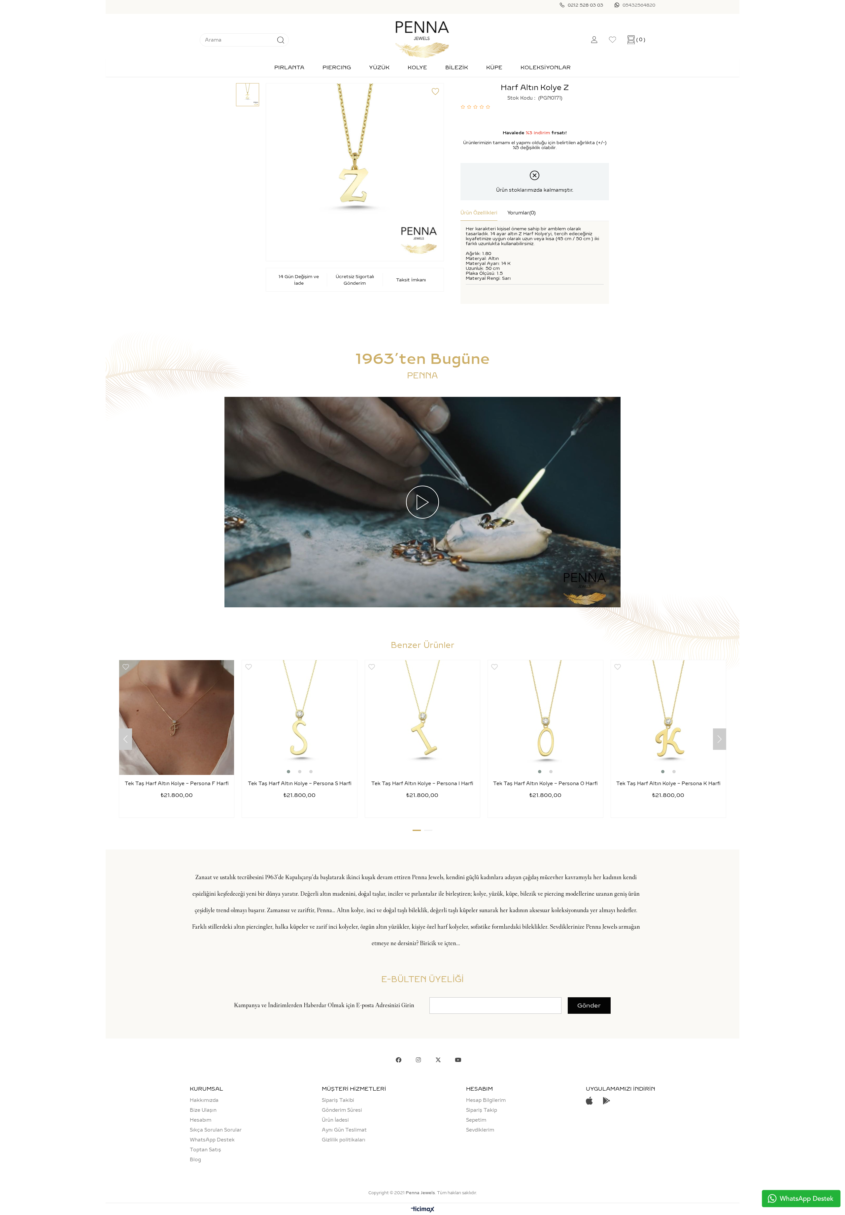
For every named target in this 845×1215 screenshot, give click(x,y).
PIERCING (336, 67)
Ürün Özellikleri (478, 213)
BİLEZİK (456, 67)
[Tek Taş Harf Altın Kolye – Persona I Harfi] (422, 717)
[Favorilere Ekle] (435, 91)
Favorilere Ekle (125, 666)
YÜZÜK (379, 67)
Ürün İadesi (335, 1120)
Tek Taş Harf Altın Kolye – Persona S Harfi (300, 783)
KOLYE (417, 67)
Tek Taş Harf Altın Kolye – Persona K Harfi (668, 783)
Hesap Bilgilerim (486, 1100)
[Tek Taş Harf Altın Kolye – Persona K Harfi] (668, 717)
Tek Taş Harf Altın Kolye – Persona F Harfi (177, 783)
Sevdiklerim (480, 1130)
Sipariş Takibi (338, 1100)
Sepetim (476, 1120)
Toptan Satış (205, 1150)
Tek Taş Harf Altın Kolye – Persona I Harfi (422, 783)
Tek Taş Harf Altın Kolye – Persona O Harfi (545, 783)
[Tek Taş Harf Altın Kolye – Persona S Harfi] (299, 717)
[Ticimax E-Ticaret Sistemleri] (422, 1209)
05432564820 (639, 5)
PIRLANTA (289, 67)
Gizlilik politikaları (343, 1140)
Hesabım (200, 1120)
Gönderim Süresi (342, 1110)
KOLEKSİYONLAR (546, 67)
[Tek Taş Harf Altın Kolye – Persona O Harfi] (545, 717)
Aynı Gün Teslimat (344, 1130)
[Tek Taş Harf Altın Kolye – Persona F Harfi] (176, 717)
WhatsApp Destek (212, 1140)
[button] (288, 771)
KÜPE (494, 67)
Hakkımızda (204, 1100)
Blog (195, 1160)
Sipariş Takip (481, 1110)
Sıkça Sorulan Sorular (216, 1130)
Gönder (589, 1005)
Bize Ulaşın (203, 1110)
